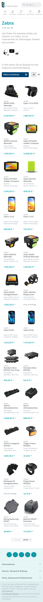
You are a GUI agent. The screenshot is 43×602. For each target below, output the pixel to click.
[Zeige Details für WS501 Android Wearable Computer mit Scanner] (12, 129)
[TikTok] (21, 554)
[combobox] (31, 4)
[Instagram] (15, 554)
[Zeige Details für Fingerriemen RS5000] (31, 469)
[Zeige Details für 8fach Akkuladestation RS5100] (31, 393)
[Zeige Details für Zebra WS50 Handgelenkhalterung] (12, 280)
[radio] (33, 74)
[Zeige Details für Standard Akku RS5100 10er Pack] (12, 355)
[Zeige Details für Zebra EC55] (12, 318)
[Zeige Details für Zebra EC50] (31, 318)
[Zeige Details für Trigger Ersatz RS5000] (31, 431)
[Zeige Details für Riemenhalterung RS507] (12, 507)
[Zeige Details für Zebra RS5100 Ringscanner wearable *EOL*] (31, 280)
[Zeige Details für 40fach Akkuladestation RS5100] (12, 393)
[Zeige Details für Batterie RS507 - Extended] (31, 507)
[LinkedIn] (33, 554)
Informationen (8, 564)
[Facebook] (9, 554)
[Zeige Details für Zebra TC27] (31, 204)
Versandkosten (7, 591)
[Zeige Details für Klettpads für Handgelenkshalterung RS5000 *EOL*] (12, 469)
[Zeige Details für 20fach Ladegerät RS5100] (12, 431)
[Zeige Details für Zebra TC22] (12, 204)
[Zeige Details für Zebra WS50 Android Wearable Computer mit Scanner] (31, 242)
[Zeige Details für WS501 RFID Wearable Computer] (12, 91)
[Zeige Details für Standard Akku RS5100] (31, 355)
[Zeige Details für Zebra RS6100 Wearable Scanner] (12, 242)
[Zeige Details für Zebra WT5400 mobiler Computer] (12, 166)
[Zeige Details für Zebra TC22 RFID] (31, 91)
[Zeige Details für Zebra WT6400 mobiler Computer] (31, 129)
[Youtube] (27, 554)
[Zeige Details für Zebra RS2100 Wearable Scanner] (31, 166)
